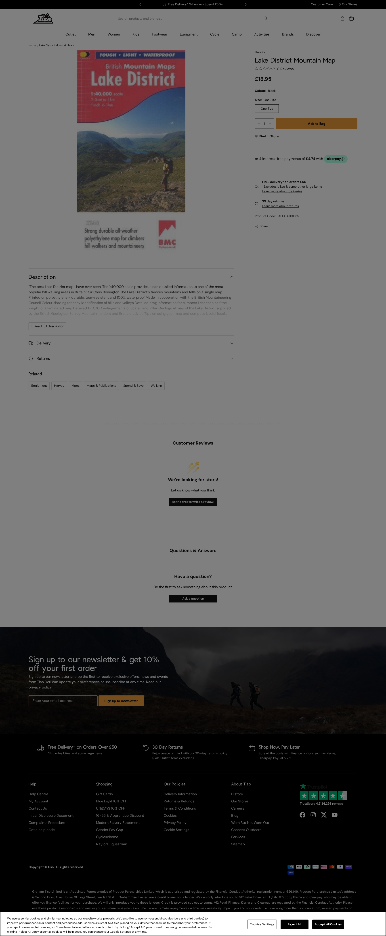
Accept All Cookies (328, 924)
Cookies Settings (262, 924)
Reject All (294, 924)
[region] (193, 924)
